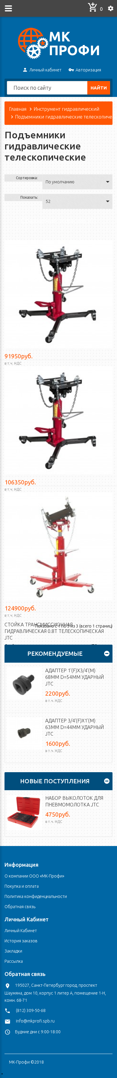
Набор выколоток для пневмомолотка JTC (74, 801)
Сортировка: (27, 178)
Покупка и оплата (21, 886)
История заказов (21, 940)
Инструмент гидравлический (66, 109)
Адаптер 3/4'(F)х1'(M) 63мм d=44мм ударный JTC (74, 727)
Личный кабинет (45, 70)
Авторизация (88, 70)
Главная (17, 109)
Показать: (29, 197)
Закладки (13, 951)
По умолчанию (60, 181)
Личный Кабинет (20, 930)
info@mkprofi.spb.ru (35, 1021)
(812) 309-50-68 (31, 1010)
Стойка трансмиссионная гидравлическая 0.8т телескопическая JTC (54, 631)
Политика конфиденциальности (35, 896)
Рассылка (13, 961)
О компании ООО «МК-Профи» (34, 876)
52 (48, 201)
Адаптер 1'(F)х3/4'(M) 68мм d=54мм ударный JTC (74, 677)
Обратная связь (19, 906)
